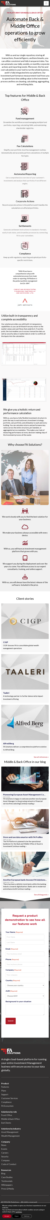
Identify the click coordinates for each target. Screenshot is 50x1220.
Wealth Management (10, 1136)
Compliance (6, 1102)
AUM (11, 991)
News (3, 1145)
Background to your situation (18, 1001)
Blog (3, 1173)
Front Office (6, 1115)
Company (13, 970)
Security (4, 1156)
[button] (46, 3)
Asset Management (9, 1132)
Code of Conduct (8, 1164)
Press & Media (7, 1189)
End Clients (6, 1123)
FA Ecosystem (7, 1106)
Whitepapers (7, 1185)
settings (19, 1212)
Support (4, 1094)
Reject (16, 1216)
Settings (26, 1216)
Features (5, 1087)
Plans (3, 1090)
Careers (4, 1153)
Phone (12, 959)
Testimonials (6, 1181)
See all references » (41, 757)
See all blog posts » (41, 895)
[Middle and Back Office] (23, 353)
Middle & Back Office (10, 1119)
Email (12, 949)
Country (13, 980)
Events (4, 1149)
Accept (7, 1216)
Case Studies (7, 1177)
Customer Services (9, 1098)
